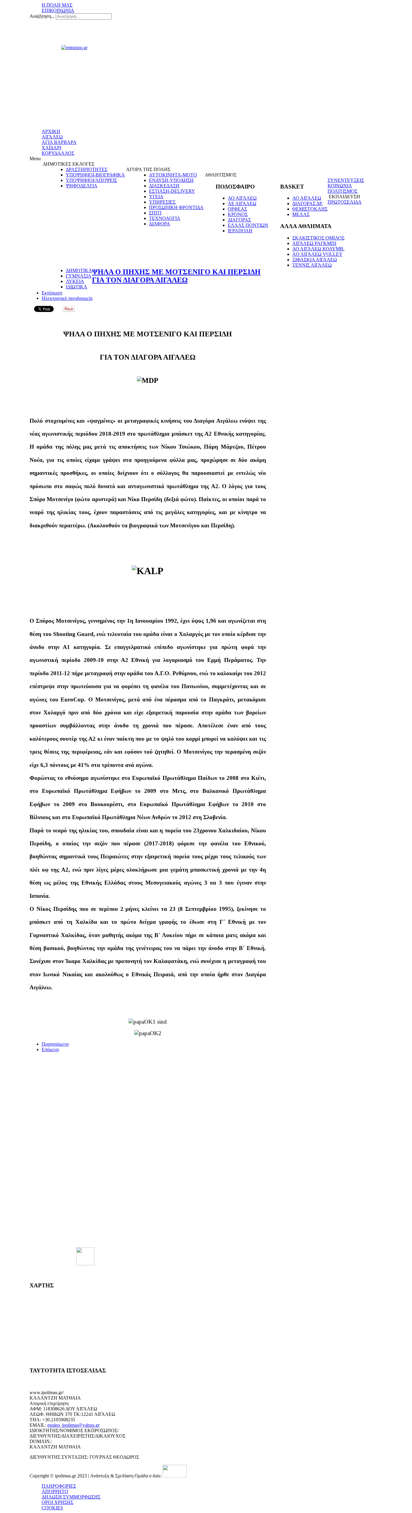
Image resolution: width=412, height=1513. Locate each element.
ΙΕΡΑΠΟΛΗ (240, 230)
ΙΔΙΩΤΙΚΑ (76, 286)
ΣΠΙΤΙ (155, 212)
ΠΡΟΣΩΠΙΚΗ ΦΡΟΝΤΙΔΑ (176, 207)
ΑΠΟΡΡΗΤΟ (55, 1491)
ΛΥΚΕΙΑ (75, 281)
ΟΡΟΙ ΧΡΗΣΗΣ (57, 1502)
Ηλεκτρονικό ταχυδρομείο (67, 298)
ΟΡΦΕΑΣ (237, 208)
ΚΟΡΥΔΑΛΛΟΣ (58, 153)
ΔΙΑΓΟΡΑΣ (239, 219)
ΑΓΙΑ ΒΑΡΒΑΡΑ (59, 142)
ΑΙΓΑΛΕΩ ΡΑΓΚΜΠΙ (314, 243)
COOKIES (52, 1507)
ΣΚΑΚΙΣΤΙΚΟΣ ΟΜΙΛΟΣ (318, 237)
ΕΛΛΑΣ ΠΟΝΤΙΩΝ (248, 225)
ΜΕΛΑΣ (300, 214)
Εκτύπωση (52, 292)
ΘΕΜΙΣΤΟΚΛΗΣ (310, 208)
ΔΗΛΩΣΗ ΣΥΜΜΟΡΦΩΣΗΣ (71, 1496)
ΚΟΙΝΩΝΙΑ (340, 185)
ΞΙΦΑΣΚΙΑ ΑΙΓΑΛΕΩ (314, 259)
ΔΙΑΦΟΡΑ (159, 223)
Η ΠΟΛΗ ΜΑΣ (57, 5)
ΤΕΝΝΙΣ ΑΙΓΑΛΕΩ (312, 265)
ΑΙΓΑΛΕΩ (52, 136)
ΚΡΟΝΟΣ (238, 214)
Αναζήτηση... (42, 16)
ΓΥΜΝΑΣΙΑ (78, 275)
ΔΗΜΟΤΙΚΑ (79, 270)
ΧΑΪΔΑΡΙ (51, 147)
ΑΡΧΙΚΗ (51, 131)
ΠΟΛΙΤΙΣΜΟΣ (342, 191)
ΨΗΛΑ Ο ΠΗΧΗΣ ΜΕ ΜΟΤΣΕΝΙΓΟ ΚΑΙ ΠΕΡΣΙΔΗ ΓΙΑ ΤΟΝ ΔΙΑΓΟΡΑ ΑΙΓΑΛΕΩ (176, 276)
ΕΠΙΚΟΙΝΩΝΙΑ (58, 10)
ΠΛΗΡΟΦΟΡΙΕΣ (59, 1486)
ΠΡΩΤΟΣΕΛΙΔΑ (345, 202)
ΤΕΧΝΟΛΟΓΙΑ (164, 218)
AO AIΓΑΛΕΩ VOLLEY (317, 254)
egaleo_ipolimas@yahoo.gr (73, 1425)
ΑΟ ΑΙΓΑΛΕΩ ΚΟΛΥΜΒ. (318, 248)
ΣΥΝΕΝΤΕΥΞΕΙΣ (346, 180)
